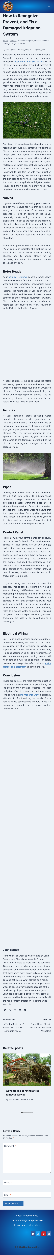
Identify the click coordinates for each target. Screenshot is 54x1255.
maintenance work (29, 695)
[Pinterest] (43, 1233)
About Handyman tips (27, 1215)
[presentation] (27, 1069)
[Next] (47, 1082)
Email (7, 1195)
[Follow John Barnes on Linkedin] (20, 1010)
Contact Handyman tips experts (27, 1220)
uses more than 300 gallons (29, 61)
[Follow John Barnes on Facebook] (5, 1010)
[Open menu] (48, 6)
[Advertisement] (27, 344)
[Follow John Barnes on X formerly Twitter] (10, 1010)
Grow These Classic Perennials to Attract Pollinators (40, 1025)
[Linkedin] (49, 1233)
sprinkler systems (18, 277)
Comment (10, 1146)
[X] (38, 1233)
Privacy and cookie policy (27, 1225)
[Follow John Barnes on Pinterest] (25, 1010)
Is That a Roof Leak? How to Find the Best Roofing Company (13, 1025)
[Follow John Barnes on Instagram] (15, 1010)
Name (8, 1182)
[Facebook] (33, 1233)
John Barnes (14, 1100)
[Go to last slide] (7, 1082)
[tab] (22, 1112)
